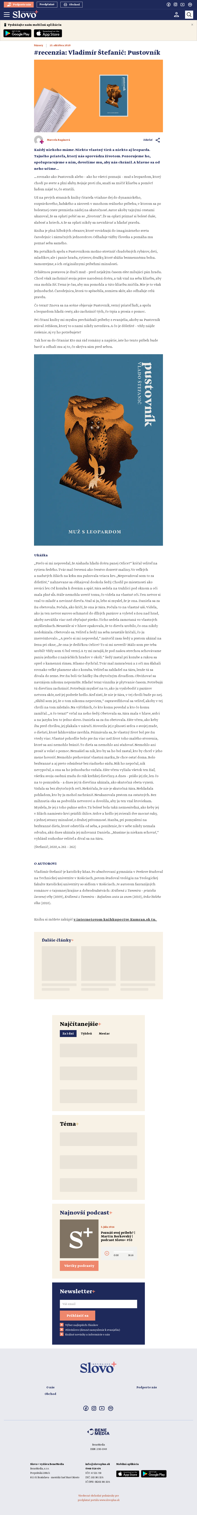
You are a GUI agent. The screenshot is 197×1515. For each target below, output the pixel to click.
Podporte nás (146, 1387)
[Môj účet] (176, 14)
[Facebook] (168, 4)
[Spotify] (190, 4)
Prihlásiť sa (77, 1315)
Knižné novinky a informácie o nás (87, 1335)
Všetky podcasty (79, 1266)
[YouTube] (182, 4)
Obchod (50, 1394)
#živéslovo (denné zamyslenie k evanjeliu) (92, 1330)
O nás (50, 1387)
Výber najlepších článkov (81, 1325)
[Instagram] (175, 4)
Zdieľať (148, 140)
